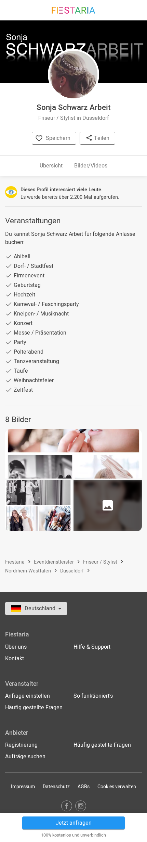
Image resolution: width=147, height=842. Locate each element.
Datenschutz (56, 786)
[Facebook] (67, 805)
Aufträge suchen (25, 756)
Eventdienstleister (54, 562)
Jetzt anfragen (74, 823)
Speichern (58, 138)
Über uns (16, 647)
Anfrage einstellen (27, 696)
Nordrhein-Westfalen (28, 570)
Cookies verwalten (116, 786)
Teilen (101, 138)
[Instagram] (81, 805)
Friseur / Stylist (101, 562)
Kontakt (14, 658)
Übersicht (51, 166)
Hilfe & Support (92, 647)
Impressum (23, 786)
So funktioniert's (93, 696)
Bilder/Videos (90, 166)
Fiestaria (15, 562)
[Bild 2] (38, 505)
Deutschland (41, 608)
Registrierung (21, 745)
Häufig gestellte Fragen (34, 707)
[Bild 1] (73, 454)
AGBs (84, 786)
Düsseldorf (72, 570)
